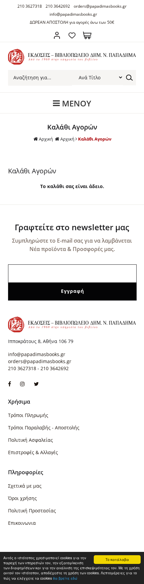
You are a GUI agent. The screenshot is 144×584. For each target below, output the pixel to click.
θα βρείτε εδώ (65, 578)
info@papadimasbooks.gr (73, 14)
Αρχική (46, 139)
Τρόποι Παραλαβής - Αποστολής (43, 427)
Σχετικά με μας (25, 486)
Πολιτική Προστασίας (32, 510)
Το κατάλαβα (117, 559)
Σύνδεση (57, 35)
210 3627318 (29, 6)
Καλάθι (87, 35)
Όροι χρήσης (22, 498)
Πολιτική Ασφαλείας (30, 440)
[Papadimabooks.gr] (72, 63)
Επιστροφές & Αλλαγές (33, 452)
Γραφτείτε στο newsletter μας (72, 227)
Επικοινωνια (22, 523)
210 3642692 (58, 6)
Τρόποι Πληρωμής (28, 415)
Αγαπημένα (72, 35)
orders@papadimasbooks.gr (100, 6)
